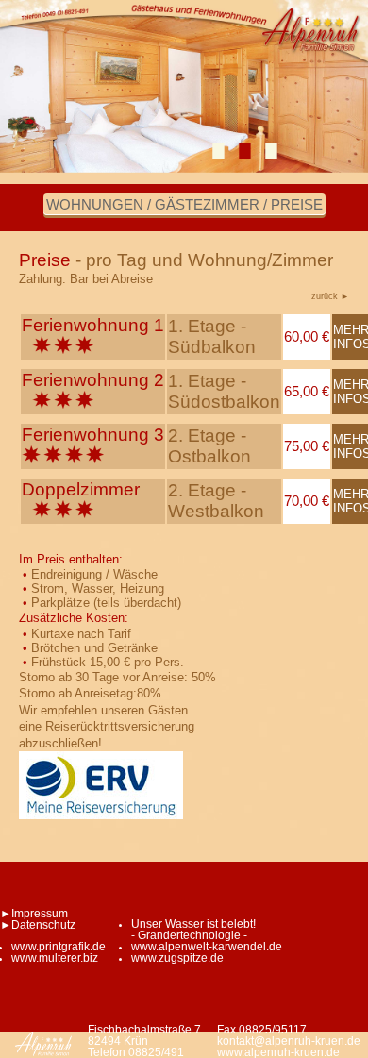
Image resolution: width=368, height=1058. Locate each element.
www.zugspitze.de (177, 958)
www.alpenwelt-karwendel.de (206, 946)
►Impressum (34, 913)
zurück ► (330, 296)
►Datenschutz (37, 925)
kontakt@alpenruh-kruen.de (288, 1041)
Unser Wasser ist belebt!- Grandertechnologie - (193, 929)
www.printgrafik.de (58, 946)
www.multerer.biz (54, 958)
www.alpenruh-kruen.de (278, 1052)
